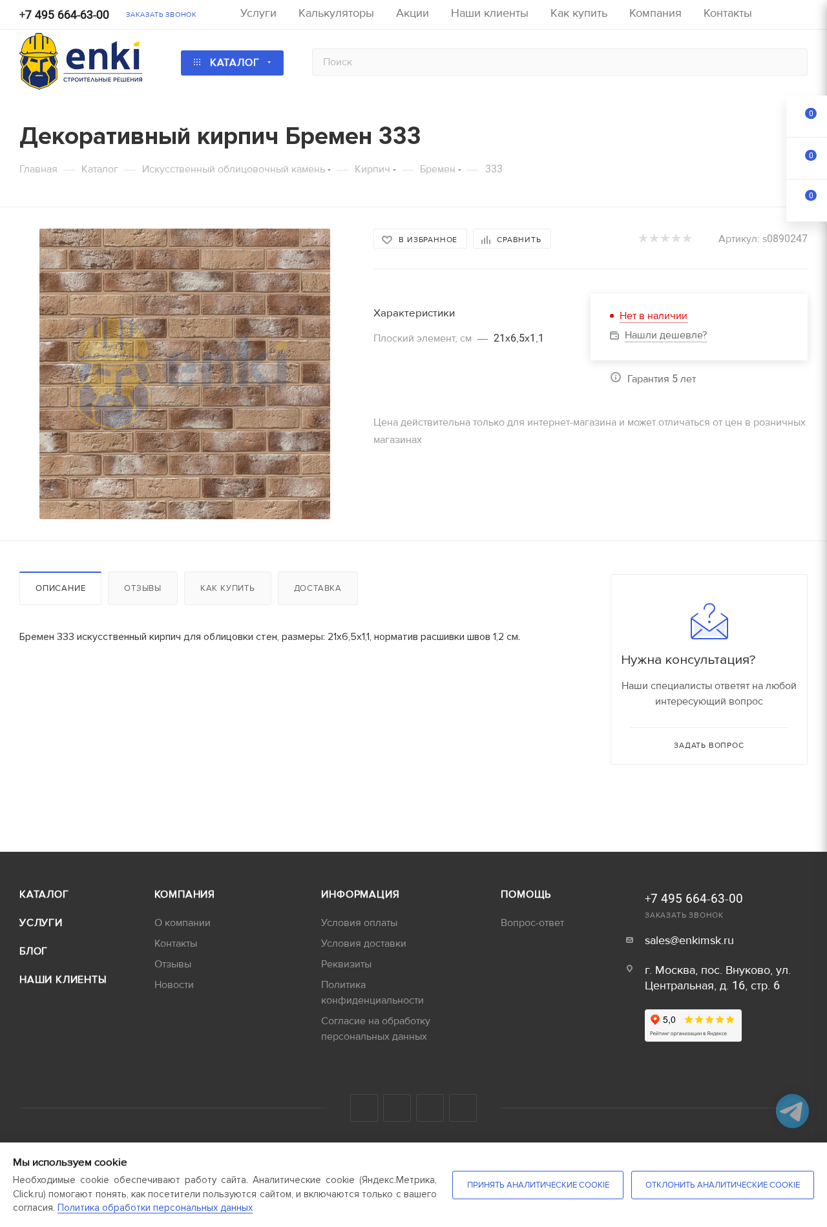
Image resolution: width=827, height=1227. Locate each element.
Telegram (364, 1108)
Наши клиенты (63, 979)
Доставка (318, 588)
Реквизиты (346, 964)
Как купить (227, 588)
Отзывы (143, 588)
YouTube (397, 1108)
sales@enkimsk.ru (689, 940)
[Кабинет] (802, 16)
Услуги (41, 922)
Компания (184, 894)
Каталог (44, 894)
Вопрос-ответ (532, 922)
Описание (60, 588)
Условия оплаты (359, 922)
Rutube (430, 1108)
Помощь (526, 894)
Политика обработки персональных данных (155, 1207)
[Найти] (792, 62)
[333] (184, 374)
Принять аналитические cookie (538, 1185)
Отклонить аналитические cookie (722, 1185)
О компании (182, 922)
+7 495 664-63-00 (64, 15)
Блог (33, 951)
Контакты (175, 943)
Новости (174, 984)
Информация (360, 894)
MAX (463, 1108)
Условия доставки (363, 943)
